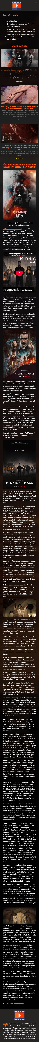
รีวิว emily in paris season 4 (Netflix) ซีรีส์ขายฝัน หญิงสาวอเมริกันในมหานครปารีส (21, 30)
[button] (36, 2)
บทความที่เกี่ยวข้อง (11, 21)
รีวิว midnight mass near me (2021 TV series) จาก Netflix (20, 25)
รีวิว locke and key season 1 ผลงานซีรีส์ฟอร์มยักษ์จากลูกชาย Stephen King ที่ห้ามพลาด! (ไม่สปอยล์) (21, 37)
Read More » (19, 81)
